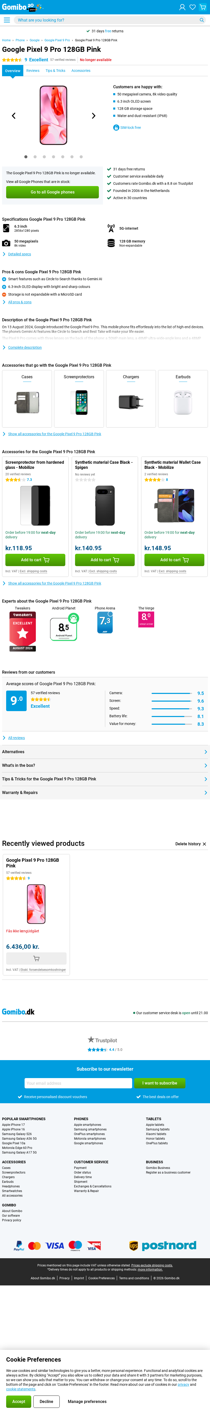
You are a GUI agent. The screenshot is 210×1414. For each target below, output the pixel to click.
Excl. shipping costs (33, 571)
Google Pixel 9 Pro (57, 40)
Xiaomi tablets (156, 1134)
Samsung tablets (158, 1129)
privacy (183, 1384)
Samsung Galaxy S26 (17, 1134)
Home (6, 40)
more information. (150, 1269)
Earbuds (8, 1182)
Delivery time (83, 1177)
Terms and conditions (134, 1278)
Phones (81, 1119)
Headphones (11, 1186)
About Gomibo (12, 1211)
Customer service (91, 1162)
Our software (11, 1215)
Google (34, 40)
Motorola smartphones (90, 1138)
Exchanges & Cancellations (92, 1186)
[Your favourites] (192, 7)
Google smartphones (88, 1143)
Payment (80, 1168)
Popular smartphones (24, 1119)
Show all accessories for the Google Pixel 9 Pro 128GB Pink (54, 434)
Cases (6, 1168)
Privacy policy (11, 1220)
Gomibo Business (158, 1168)
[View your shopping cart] (203, 7)
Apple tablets (155, 1125)
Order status (82, 1172)
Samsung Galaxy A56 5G (19, 1138)
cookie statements (20, 1389)
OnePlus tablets (157, 1143)
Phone (20, 40)
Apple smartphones (87, 1125)
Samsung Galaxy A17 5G (19, 1152)
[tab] (25, 156)
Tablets (153, 1119)
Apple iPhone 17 (13, 1125)
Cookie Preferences (101, 1278)
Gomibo (9, 1205)
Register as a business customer (168, 1172)
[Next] (93, 116)
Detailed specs (19, 254)
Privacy (64, 1278)
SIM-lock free (130, 127)
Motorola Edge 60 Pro (17, 1148)
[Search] (202, 20)
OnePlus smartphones (89, 1134)
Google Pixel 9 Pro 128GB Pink (96, 40)
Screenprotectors (13, 1172)
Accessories (14, 1162)
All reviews (16, 738)
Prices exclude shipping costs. (152, 1265)
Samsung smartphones (90, 1129)
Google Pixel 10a (13, 1143)
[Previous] (14, 116)
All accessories (12, 1195)
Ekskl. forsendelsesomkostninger (43, 970)
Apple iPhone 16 (13, 1129)
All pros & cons (20, 302)
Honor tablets (155, 1138)
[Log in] (182, 7)
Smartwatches (12, 1191)
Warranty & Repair (86, 1191)
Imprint (79, 1278)
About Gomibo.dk (43, 1278)
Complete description (25, 347)
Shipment (80, 1182)
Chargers (8, 1177)
